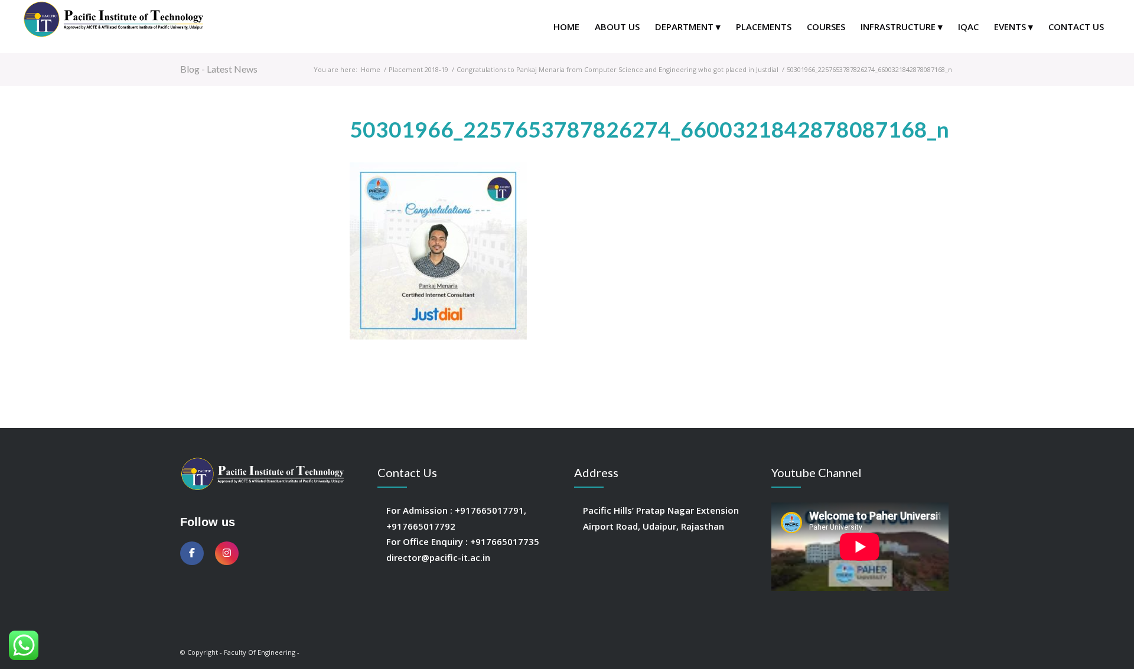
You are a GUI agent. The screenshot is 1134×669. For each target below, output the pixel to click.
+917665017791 (489, 510)
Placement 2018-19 (418, 69)
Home (370, 69)
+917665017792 (420, 526)
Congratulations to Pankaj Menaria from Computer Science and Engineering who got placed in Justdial (617, 69)
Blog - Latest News (219, 68)
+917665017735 (504, 541)
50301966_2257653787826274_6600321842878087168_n (650, 129)
